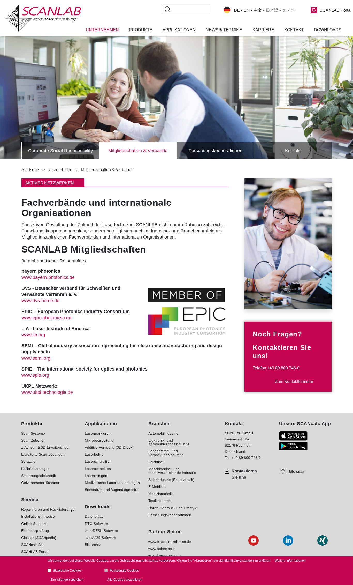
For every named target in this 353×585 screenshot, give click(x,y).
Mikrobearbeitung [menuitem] (99, 440)
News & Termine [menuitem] (224, 30)
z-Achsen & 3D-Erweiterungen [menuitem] (46, 447)
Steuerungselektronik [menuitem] (38, 475)
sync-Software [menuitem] (100, 537)
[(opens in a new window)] (293, 436)
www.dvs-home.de (40, 300)
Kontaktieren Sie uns (244, 474)
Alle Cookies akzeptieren (124, 579)
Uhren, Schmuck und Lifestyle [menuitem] (172, 508)
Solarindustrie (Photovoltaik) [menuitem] (171, 480)
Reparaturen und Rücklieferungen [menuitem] (49, 509)
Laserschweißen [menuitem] (98, 461)
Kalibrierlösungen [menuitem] (35, 468)
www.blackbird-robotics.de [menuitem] (169, 541)
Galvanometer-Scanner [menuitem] (40, 482)
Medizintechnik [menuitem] (160, 493)
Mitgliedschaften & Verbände (137, 150)
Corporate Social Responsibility (60, 150)
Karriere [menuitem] (263, 30)
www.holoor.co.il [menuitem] (161, 548)
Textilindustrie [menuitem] (159, 500)
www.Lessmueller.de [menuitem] (165, 555)
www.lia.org (33, 334)
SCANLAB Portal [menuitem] (34, 551)
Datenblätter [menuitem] (95, 516)
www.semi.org (35, 358)
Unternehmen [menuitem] (102, 30)
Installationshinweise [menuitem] (38, 516)
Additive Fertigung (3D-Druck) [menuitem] (109, 447)
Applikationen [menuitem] (179, 30)
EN (247, 10)
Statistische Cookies (67, 570)
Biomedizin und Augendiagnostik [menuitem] (111, 489)
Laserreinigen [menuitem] (96, 475)
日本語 (272, 10)
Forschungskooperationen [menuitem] (169, 515)
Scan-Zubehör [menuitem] (33, 440)
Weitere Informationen (290, 560)
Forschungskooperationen (215, 150)
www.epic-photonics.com (47, 317)
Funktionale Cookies (124, 570)
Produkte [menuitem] (140, 30)
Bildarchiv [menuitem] (93, 544)
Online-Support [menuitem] (33, 523)
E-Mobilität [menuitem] (157, 486)
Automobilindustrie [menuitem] (163, 433)
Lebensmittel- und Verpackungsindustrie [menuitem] (165, 453)
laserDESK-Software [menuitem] (101, 530)
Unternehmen (59, 169)
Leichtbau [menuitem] (156, 462)
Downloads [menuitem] (327, 30)
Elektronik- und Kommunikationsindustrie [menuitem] (168, 442)
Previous (14, 150)
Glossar (296, 471)
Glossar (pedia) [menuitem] (38, 537)
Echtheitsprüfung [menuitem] (35, 530)
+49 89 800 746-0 (283, 368)
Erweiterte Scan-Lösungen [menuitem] (43, 454)
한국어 (288, 10)
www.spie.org (35, 375)
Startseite (30, 169)
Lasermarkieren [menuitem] (98, 433)
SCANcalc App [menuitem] (33, 544)
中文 (258, 10)
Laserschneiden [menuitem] (98, 468)
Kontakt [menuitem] (294, 30)
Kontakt (293, 150)
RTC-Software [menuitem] (96, 523)
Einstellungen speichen (66, 579)
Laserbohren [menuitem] (95, 454)
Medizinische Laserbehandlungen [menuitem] (112, 482)
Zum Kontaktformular (294, 381)
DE (237, 10)
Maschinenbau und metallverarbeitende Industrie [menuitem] (172, 471)
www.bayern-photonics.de (48, 277)
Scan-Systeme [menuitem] (33, 433)
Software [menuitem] (28, 461)
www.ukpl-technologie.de (47, 392)
